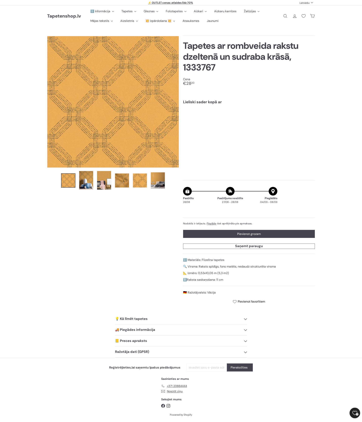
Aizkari (199, 11)
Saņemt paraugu (249, 246)
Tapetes (127, 11)
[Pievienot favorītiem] (309, 114)
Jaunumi (213, 21)
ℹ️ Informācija (100, 11)
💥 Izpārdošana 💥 (158, 21)
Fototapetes (174, 11)
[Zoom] (113, 101)
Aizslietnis (127, 21)
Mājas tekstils (100, 21)
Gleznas (149, 11)
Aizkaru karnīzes (225, 11)
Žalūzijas (250, 11)
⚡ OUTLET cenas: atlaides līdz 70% (170, 2)
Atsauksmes (191, 21)
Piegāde (211, 223)
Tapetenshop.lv (64, 16)
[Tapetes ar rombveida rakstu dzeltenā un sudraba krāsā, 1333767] (249, 120)
